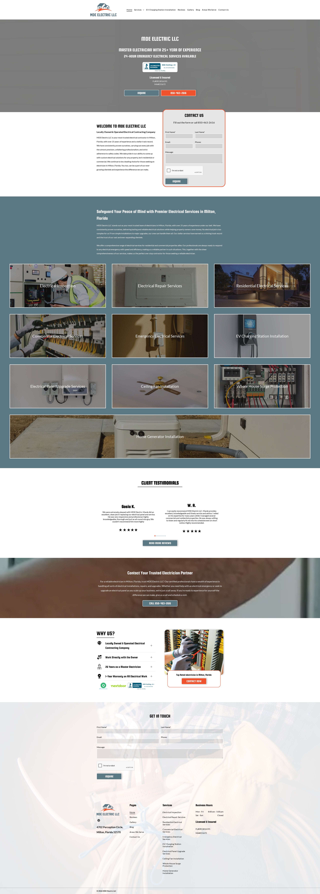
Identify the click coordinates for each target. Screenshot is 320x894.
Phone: (198, 142)
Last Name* (200, 132)
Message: (169, 152)
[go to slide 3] (159, 535)
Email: (167, 142)
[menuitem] (129, 9)
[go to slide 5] (163, 535)
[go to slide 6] (165, 535)
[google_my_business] (99, 820)
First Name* (170, 132)
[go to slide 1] (155, 535)
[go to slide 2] (157, 535)
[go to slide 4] (161, 535)
